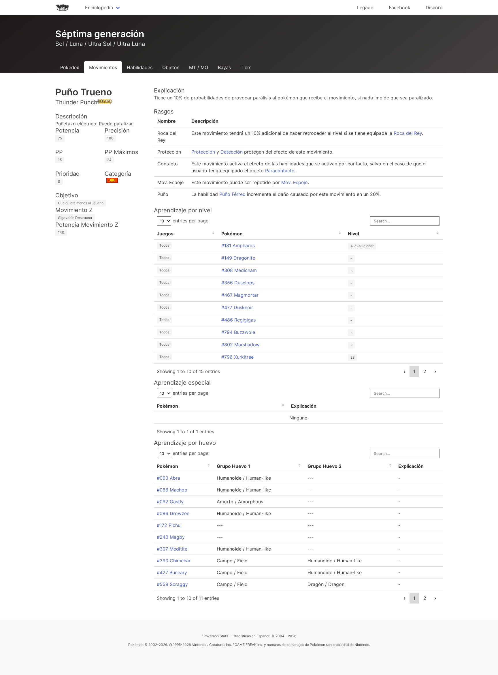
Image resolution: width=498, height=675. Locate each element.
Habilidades (139, 67)
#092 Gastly (170, 501)
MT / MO (198, 67)
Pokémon (232, 234)
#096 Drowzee (173, 513)
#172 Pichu (168, 525)
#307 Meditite (172, 549)
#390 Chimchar (173, 561)
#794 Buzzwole (238, 332)
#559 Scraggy (172, 584)
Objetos (170, 67)
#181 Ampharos (238, 245)
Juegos (165, 234)
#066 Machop (172, 490)
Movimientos (103, 67)
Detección (231, 152)
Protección (203, 152)
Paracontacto (280, 170)
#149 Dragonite (238, 258)
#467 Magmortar (240, 295)
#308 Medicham (239, 270)
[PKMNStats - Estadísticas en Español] (62, 7)
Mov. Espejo (294, 182)
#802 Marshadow (240, 344)
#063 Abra (168, 478)
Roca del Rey (408, 133)
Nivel (353, 234)
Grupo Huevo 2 (325, 466)
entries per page (189, 221)
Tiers (246, 67)
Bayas (224, 67)
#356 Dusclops (237, 282)
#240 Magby (171, 537)
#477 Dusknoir (237, 307)
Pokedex (69, 67)
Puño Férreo (232, 194)
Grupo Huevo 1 (233, 466)
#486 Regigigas (238, 320)
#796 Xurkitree (237, 357)
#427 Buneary (172, 572)
